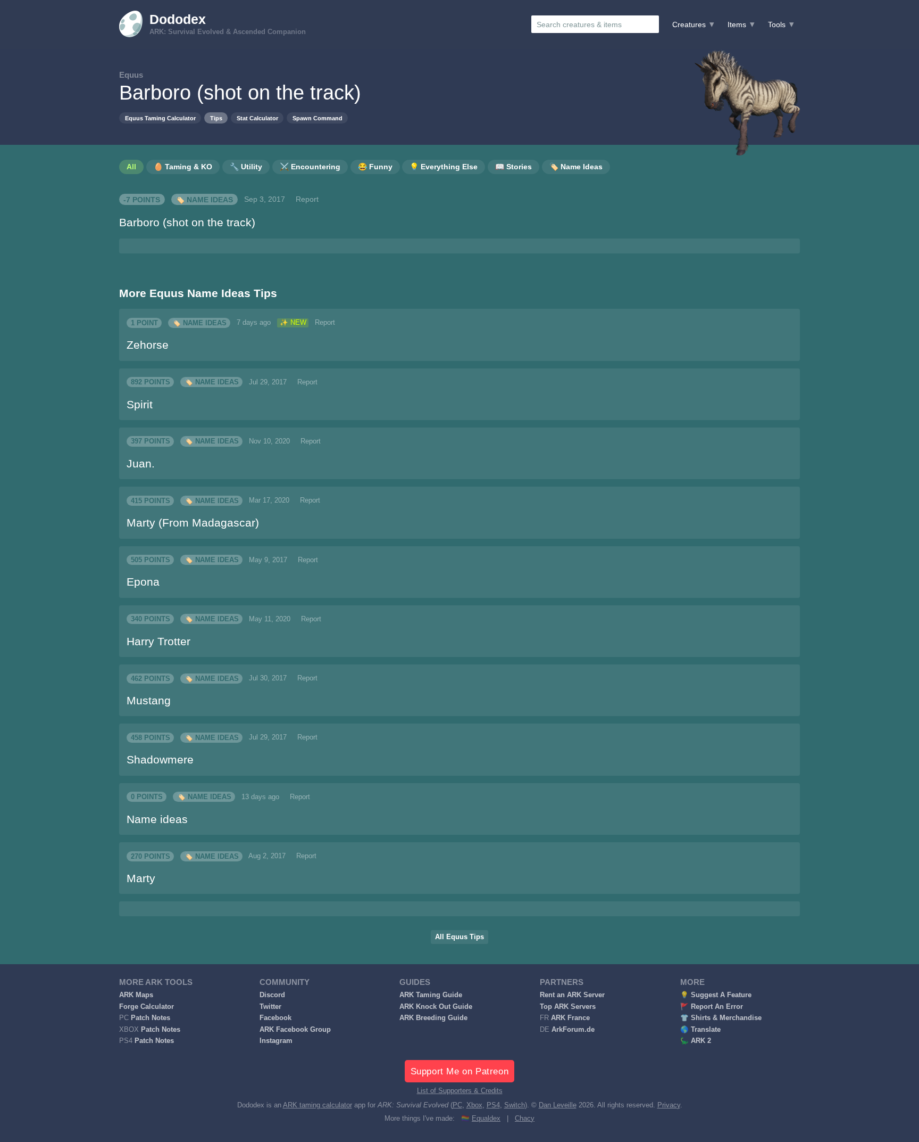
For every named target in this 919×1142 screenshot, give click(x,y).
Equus (131, 74)
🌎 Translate (700, 1029)
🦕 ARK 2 (695, 1041)
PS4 (493, 1105)
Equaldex (486, 1118)
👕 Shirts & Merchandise (721, 1018)
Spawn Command (317, 118)
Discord (272, 995)
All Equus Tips (459, 937)
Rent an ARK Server (572, 995)
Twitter (270, 1006)
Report (307, 199)
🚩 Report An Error (711, 1006)
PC (457, 1105)
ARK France (570, 1018)
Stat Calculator (257, 118)
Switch (514, 1105)
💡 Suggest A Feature (715, 995)
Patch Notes (150, 1018)
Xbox (474, 1105)
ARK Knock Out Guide (435, 1006)
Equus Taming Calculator (160, 118)
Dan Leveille (558, 1105)
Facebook (275, 1018)
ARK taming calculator (317, 1105)
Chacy (524, 1118)
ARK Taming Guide (430, 995)
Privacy (668, 1105)
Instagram (276, 1041)
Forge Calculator (146, 1006)
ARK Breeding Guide (433, 1018)
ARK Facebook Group (295, 1029)
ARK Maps (136, 995)
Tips (216, 118)
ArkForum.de (573, 1029)
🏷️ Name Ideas (204, 199)
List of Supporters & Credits (460, 1091)
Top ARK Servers (568, 1006)
